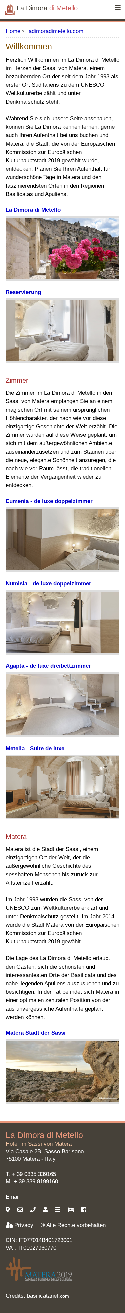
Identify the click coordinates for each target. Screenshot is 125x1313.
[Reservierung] (72, 1210)
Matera (31, 1159)
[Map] (9, 1210)
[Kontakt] (46, 1210)
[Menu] (118, 8)
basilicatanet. (48, 1296)
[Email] (21, 1210)
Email (13, 1197)
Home (13, 31)
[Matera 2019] (39, 1280)
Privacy (23, 1225)
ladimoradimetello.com (55, 31)
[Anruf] (33, 1210)
